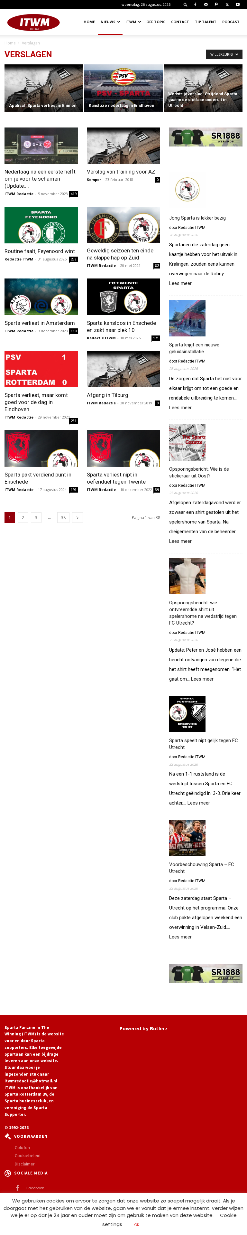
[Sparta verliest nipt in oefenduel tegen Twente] (123, 448)
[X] (227, 4)
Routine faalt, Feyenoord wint (40, 251)
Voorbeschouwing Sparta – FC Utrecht (201, 868)
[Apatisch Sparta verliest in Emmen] (44, 88)
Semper (94, 179)
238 (74, 259)
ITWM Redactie (19, 193)
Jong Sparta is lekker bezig (197, 218)
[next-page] (77, 517)
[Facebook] (195, 4)
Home (89, 21)
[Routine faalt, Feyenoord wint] (41, 225)
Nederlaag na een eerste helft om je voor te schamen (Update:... (40, 178)
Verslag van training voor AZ (121, 171)
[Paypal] (216, 4)
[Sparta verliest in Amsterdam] (41, 296)
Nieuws (108, 21)
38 (63, 517)
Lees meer (180, 283)
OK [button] (136, 1224)
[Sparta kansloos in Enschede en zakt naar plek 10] (123, 296)
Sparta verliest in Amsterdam (40, 323)
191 (74, 489)
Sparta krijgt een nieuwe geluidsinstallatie (194, 348)
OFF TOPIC (155, 21)
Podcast (231, 21)
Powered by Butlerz (144, 1028)
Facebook (35, 1188)
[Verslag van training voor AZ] (123, 145)
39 (157, 489)
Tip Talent (205, 21)
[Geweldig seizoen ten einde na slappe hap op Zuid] (123, 225)
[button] (185, 4)
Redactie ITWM (19, 259)
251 (74, 421)
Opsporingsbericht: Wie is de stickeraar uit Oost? (199, 472)
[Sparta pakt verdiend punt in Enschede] (41, 448)
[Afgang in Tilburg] (123, 369)
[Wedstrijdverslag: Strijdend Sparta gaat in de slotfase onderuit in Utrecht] (203, 88)
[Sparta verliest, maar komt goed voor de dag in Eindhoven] (41, 369)
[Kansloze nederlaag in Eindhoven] (123, 91)
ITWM (130, 21)
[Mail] (206, 4)
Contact (180, 21)
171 (156, 338)
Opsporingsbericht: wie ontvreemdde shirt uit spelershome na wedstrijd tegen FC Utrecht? (203, 613)
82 (157, 265)
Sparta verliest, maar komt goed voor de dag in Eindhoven (36, 402)
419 (74, 194)
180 (74, 331)
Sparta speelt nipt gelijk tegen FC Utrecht (203, 744)
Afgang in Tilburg (107, 395)
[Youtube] (237, 4)
